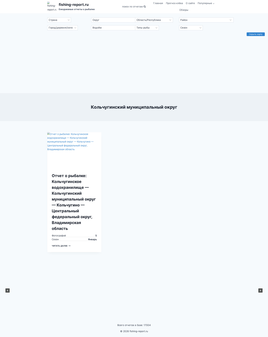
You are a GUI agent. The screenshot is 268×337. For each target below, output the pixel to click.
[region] (134, 290)
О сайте (190, 3)
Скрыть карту (255, 34)
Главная (158, 3)
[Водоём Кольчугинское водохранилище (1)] (112, 27)
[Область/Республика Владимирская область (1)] (156, 19)
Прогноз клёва (174, 3)
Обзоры (183, 10)
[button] (214, 3)
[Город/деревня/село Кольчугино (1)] (68, 27)
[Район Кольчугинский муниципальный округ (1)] (200, 19)
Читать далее (60, 246)
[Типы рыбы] (156, 27)
